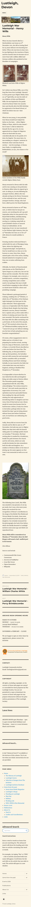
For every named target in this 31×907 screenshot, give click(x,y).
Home (6, 773)
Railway (8, 798)
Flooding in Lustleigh (13, 794)
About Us (7, 810)
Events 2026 (8, 805)
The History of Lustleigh (14, 775)
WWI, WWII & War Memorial (15, 803)
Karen (6, 575)
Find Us (8, 812)
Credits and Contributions (14, 814)
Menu (4, 12)
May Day (8, 796)
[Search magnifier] (26, 830)
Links (6, 817)
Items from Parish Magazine (15, 789)
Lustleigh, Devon (9, 5)
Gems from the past (10, 787)
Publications (8, 808)
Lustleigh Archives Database (15, 785)
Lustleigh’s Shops (11, 792)
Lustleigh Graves (11, 778)
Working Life (10, 801)
